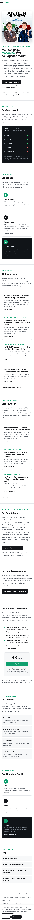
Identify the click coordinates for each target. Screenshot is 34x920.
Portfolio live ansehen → (10, 256)
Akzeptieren (16, 917)
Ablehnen (6, 917)
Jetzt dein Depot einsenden (12, 548)
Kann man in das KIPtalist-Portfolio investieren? (15, 871)
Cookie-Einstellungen (20, 897)
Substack (9, 900)
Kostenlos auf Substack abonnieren (15, 591)
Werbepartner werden (7, 897)
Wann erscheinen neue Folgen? (15, 864)
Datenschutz (12, 894)
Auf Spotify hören (9, 87)
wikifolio (8, 156)
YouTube (29, 897)
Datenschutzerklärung (8, 913)
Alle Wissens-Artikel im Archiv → (11, 497)
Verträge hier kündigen (23, 894)
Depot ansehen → (8, 209)
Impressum (4, 894)
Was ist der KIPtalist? (11, 858)
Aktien (5, 2)
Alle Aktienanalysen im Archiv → (11, 387)
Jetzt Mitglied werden (17, 664)
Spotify (3, 900)
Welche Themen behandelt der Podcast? (14, 880)
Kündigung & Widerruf (22, 673)
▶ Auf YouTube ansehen (11, 82)
